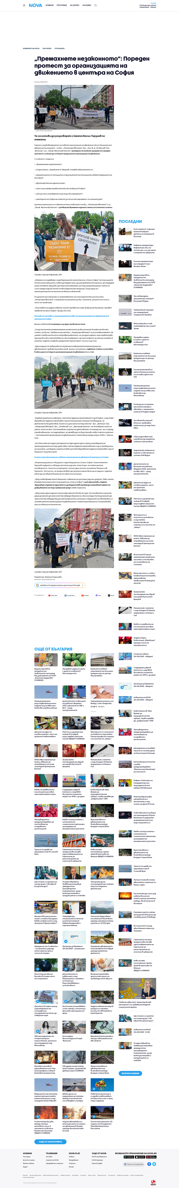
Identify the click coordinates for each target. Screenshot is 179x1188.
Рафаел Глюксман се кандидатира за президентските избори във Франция (143, 784)
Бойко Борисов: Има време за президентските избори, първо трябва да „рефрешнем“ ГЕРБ (102, 794)
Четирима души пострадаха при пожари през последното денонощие (102, 885)
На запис (74, 5)
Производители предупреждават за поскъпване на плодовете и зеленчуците (44, 824)
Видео (25, 1167)
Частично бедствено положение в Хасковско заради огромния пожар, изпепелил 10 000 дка (102, 919)
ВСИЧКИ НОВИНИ (130, 1073)
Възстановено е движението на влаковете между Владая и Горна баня (100, 822)
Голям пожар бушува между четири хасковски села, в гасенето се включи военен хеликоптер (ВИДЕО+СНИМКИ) (43, 1127)
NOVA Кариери (97, 1160)
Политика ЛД (111, 1175)
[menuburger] (24, 5)
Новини (50, 5)
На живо (86, 5)
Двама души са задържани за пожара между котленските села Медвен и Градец (72, 1097)
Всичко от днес (29, 1160)
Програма (62, 5)
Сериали (72, 1163)
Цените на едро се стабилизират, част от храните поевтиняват (45, 734)
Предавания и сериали (54, 1163)
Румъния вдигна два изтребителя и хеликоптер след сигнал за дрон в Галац (144, 800)
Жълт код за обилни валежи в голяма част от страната (44, 976)
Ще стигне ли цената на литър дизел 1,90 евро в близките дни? (45, 884)
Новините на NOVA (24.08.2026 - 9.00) (142, 1031)
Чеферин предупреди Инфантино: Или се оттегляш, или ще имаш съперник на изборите (145, 248)
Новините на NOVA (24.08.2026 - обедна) (143, 698)
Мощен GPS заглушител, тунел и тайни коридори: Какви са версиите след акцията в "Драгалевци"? (46, 919)
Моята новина (28, 1163)
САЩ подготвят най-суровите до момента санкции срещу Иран (144, 439)
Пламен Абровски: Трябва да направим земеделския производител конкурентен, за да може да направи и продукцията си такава (73, 888)
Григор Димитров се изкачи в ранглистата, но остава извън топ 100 (144, 373)
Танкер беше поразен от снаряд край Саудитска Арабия (144, 312)
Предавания (73, 1160)
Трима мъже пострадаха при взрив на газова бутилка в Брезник (72, 763)
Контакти (83, 1175)
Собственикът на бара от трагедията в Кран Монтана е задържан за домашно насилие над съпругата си (145, 818)
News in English (97, 1163)
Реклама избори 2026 (35, 1175)
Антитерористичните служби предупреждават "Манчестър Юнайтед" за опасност (144, 767)
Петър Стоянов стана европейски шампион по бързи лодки (145, 882)
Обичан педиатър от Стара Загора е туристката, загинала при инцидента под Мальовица (45, 1040)
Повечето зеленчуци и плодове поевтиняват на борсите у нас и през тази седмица (102, 1097)
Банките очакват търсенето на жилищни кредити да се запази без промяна (102, 672)
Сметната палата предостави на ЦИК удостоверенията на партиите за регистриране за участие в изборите (72, 855)
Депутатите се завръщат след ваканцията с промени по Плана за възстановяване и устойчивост (73, 979)
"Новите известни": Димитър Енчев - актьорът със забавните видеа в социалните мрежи (135, 1004)
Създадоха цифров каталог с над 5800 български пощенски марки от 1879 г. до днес (73, 793)
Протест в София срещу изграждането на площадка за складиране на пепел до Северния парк (45, 1010)
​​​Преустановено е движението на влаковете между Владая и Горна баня (100, 1069)
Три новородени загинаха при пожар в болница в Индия (144, 298)
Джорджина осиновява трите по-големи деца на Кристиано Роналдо (144, 750)
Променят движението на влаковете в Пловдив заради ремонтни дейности (102, 949)
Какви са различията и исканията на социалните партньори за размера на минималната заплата (73, 824)
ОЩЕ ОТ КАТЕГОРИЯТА (50, 1142)
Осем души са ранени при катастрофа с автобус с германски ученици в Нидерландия (144, 408)
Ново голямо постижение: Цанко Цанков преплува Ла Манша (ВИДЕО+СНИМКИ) (102, 852)
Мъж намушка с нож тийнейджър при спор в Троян (144, 325)
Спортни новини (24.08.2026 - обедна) (143, 655)
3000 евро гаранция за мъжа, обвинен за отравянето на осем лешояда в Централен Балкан (44, 764)
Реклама (25, 1175)
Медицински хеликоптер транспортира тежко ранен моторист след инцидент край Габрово (45, 1097)
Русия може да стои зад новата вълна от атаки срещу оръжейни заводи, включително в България (145, 898)
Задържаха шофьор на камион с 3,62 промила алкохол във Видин (144, 452)
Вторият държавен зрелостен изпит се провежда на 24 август (101, 976)
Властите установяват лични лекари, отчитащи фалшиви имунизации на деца (74, 1009)
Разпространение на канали (51, 1175)
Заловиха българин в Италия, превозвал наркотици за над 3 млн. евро (145, 424)
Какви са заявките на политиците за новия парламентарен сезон (45, 792)
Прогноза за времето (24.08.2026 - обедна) (144, 685)
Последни (26, 1156)
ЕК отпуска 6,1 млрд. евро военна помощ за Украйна (144, 928)
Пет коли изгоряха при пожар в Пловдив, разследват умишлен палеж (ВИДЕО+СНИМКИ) (73, 735)
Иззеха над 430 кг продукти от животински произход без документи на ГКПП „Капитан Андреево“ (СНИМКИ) (45, 674)
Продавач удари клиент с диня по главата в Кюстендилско (73, 671)
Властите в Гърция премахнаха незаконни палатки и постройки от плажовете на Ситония (144, 559)
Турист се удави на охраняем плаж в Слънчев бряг (46, 851)
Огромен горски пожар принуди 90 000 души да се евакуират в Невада (145, 914)
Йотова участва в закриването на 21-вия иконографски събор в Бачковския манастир (44, 1069)
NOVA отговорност (99, 1156)
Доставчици (75, 1175)
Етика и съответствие (136, 1175)
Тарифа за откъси (65, 1175)
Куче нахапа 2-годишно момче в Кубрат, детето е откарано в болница (144, 232)
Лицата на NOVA (52, 1160)
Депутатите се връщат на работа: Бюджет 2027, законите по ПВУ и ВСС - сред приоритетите (74, 705)
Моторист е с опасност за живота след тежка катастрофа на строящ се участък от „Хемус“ (102, 735)
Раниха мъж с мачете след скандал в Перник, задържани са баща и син (101, 763)
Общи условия (92, 1175)
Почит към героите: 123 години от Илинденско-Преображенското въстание (101, 1125)
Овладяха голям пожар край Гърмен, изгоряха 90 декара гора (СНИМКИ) (74, 1068)
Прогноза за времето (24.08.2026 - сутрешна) (73, 947)
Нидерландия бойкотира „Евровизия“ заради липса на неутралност (144, 641)
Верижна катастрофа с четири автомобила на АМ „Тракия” (102, 1038)
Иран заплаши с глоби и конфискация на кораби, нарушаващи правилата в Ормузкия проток (145, 578)
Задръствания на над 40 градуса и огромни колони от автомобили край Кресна (102, 1009)
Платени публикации (28, 1177)
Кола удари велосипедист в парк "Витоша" (72, 1038)
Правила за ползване (123, 1175)
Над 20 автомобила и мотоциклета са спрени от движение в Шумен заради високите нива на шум (73, 1126)
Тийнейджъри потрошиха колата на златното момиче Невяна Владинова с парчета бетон (72, 920)
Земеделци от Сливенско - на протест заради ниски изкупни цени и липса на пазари (46, 949)
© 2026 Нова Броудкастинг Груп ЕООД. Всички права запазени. (40, 1182)
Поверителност (101, 1175)
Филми (71, 1167)
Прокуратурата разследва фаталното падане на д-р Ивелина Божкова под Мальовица (45, 704)
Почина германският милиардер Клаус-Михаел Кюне (143, 263)
